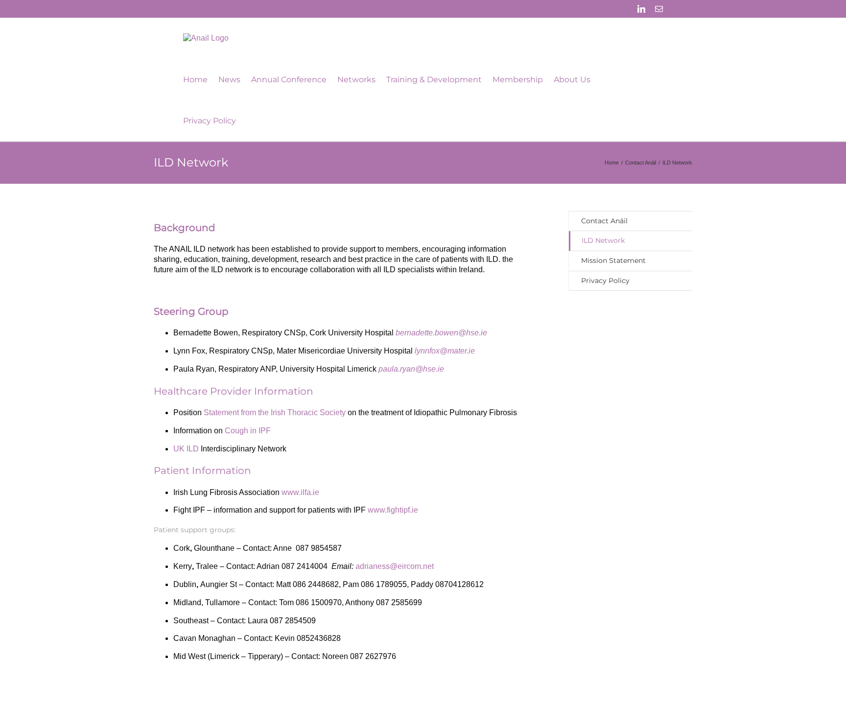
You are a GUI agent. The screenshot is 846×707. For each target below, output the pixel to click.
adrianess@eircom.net (394, 566)
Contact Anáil (604, 220)
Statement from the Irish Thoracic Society (275, 412)
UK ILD (186, 449)
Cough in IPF (248, 430)
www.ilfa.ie (300, 492)
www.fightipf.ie (394, 510)
